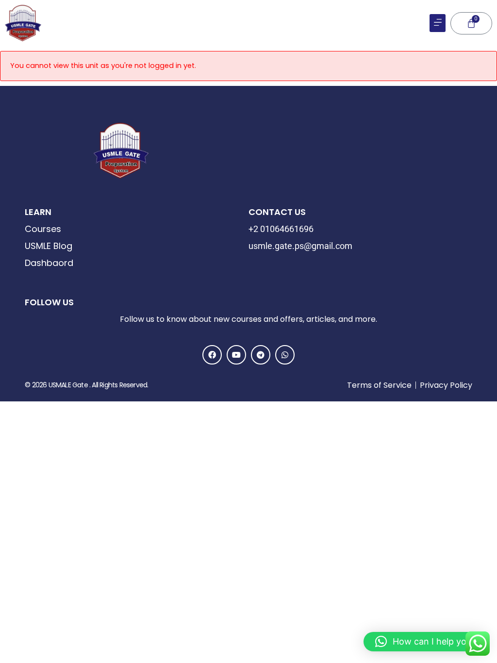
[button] (438, 23)
